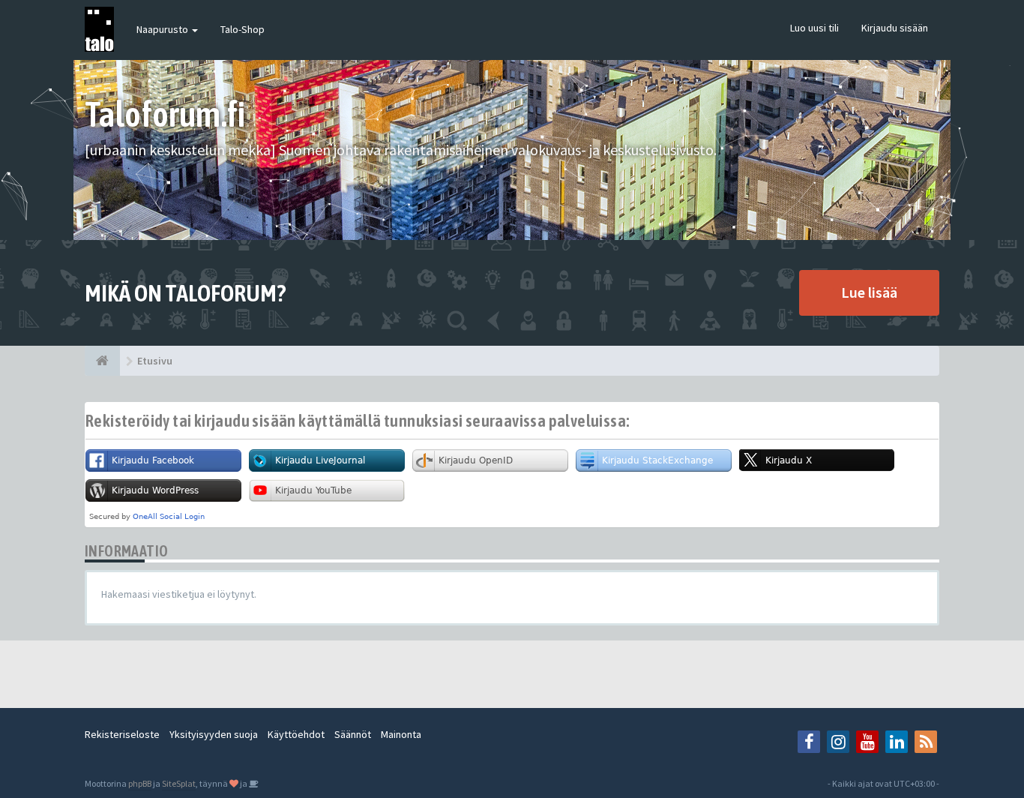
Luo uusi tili (814, 27)
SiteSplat (179, 783)
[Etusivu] (102, 361)
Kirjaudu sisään (894, 27)
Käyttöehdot (296, 734)
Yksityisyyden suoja (213, 734)
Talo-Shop (242, 29)
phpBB (139, 783)
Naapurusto (163, 29)
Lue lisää (869, 292)
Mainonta (401, 734)
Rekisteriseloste (122, 734)
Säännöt (352, 734)
